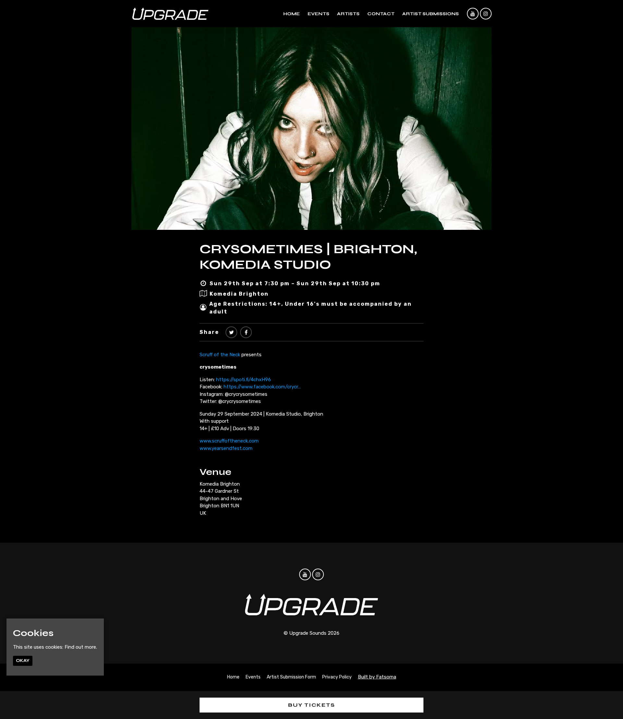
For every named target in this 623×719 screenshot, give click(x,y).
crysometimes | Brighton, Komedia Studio (308, 256)
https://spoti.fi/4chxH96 (243, 380)
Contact (381, 14)
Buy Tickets (311, 705)
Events (318, 14)
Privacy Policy (337, 677)
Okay (23, 660)
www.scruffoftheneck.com (229, 441)
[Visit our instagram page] (486, 14)
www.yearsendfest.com (226, 448)
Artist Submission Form (291, 677)
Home (291, 14)
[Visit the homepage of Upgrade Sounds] (170, 13)
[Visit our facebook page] (246, 332)
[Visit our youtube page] (473, 14)
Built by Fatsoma (377, 677)
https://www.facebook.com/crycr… (262, 387)
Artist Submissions (430, 14)
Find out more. (81, 647)
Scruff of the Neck (220, 355)
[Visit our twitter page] (231, 332)
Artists (348, 14)
